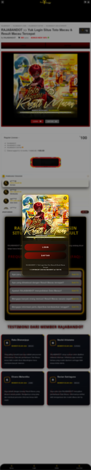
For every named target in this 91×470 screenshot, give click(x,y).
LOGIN (45, 247)
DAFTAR (45, 256)
